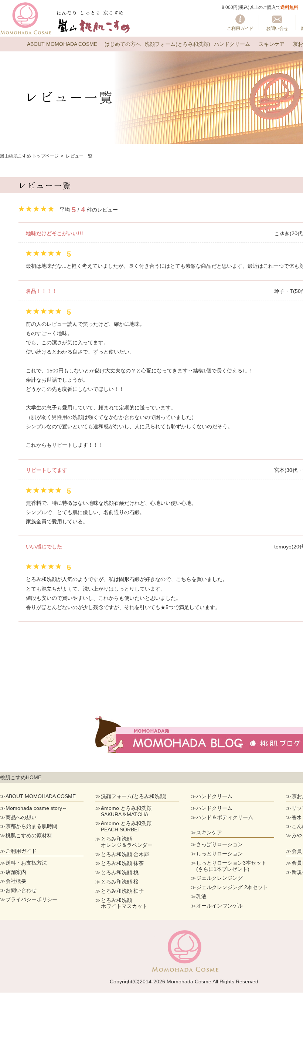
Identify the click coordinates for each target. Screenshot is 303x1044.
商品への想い (21, 817)
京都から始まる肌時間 (31, 826)
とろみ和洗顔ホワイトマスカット (124, 903)
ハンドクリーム (232, 44)
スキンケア (272, 44)
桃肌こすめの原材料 (29, 835)
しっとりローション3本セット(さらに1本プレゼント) (231, 866)
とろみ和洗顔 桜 (120, 882)
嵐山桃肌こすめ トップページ (29, 156)
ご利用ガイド (240, 28)
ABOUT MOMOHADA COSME (62, 44)
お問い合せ (277, 28)
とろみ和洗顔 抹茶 (122, 863)
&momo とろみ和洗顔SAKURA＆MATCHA (126, 811)
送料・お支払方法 (26, 863)
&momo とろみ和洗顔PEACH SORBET (126, 826)
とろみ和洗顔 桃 (120, 872)
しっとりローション (219, 854)
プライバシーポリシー (31, 899)
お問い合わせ (21, 890)
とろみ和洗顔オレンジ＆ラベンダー (127, 842)
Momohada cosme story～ (36, 808)
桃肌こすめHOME (20, 777)
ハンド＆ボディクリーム (224, 817)
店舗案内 (16, 872)
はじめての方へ (123, 44)
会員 (297, 851)
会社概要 (16, 881)
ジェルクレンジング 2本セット (232, 887)
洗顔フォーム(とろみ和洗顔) (177, 44)
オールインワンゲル (219, 906)
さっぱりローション (219, 844)
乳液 (201, 896)
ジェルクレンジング (219, 878)
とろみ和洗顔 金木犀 (125, 854)
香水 (297, 817)
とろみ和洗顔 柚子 (122, 891)
